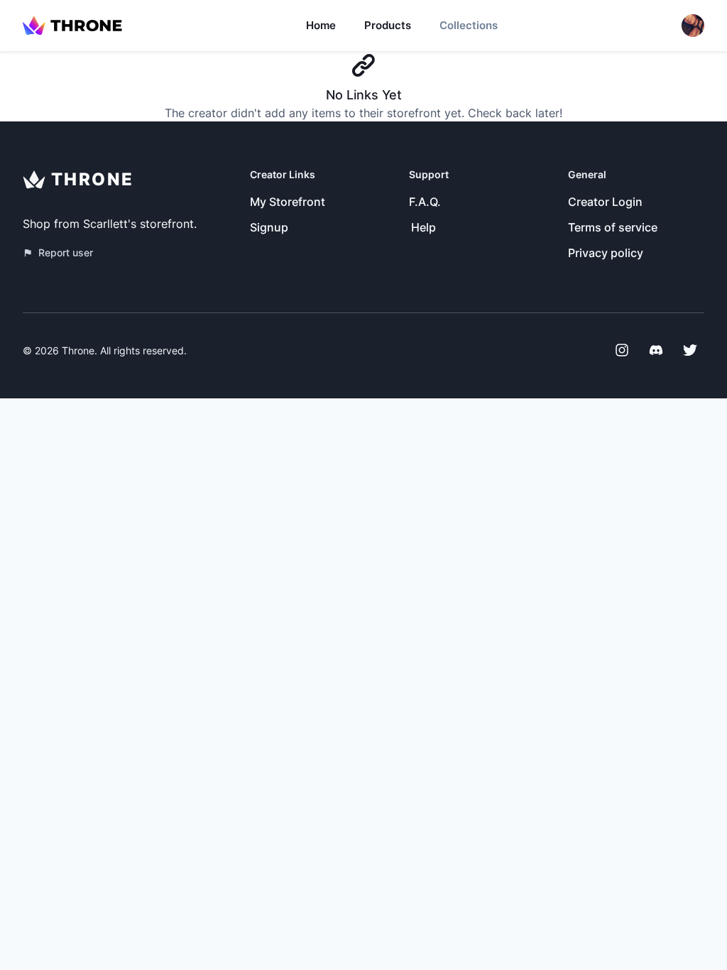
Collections (468, 25)
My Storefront (287, 202)
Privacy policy (605, 253)
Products (387, 25)
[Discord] (656, 350)
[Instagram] (622, 350)
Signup (269, 227)
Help (423, 227)
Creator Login (605, 202)
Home (321, 25)
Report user (65, 252)
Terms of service (612, 227)
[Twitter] (690, 350)
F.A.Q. (425, 202)
